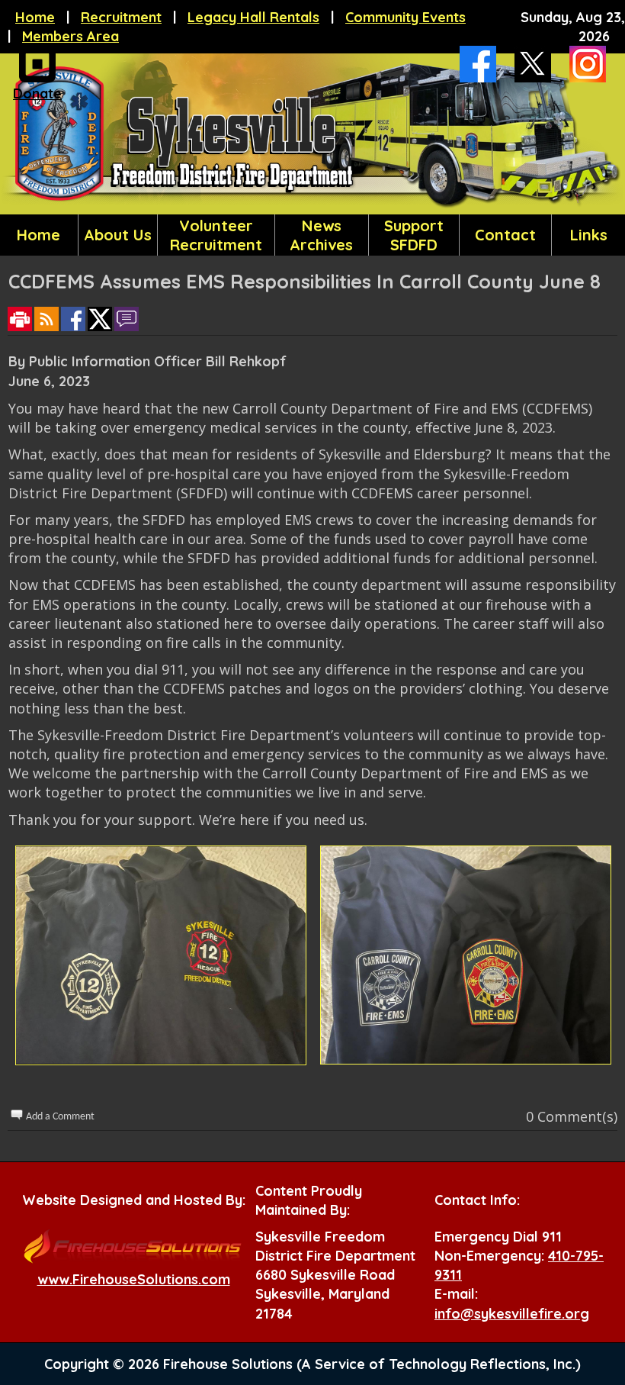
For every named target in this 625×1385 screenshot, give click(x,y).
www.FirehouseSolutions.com (133, 1279)
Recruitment (121, 17)
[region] (312, 235)
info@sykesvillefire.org (511, 1313)
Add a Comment (60, 1116)
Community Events (405, 17)
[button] (117, 235)
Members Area (70, 36)
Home (35, 17)
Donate (37, 93)
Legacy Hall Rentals (253, 17)
